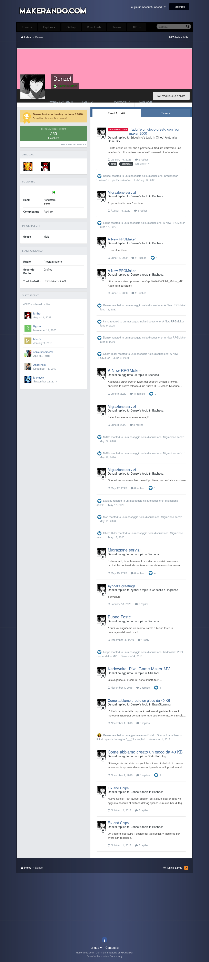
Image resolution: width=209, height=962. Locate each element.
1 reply (144, 640)
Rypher (37, 326)
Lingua (95, 948)
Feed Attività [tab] (117, 113)
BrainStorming (161, 704)
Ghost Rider (110, 354)
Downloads (94, 27)
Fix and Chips (118, 787)
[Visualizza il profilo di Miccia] (27, 340)
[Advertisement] (104, 46)
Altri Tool (153, 673)
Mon (105, 517)
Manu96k (38, 377)
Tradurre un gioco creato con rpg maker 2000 (154, 131)
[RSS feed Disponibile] (186, 868)
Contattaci (112, 948)
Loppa (106, 223)
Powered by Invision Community (104, 956)
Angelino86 (39, 365)
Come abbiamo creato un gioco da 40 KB (139, 700)
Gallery (71, 27)
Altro (135, 27)
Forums (27, 27)
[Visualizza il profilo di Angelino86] (27, 366)
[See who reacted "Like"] (152, 257)
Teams (116, 27)
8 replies (142, 210)
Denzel (107, 176)
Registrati (179, 7)
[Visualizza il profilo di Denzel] (101, 132)
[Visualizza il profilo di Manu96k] (27, 379)
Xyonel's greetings (122, 585)
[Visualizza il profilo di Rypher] (27, 328)
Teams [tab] (165, 113)
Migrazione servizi (122, 192)
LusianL (107, 500)
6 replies (143, 604)
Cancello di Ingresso (165, 590)
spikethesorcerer (43, 352)
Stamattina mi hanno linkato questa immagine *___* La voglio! (139, 737)
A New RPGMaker (174, 223)
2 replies (143, 159)
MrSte (36, 313)
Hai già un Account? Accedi (146, 7)
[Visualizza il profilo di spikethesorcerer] (27, 353)
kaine (106, 321)
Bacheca (157, 196)
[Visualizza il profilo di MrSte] (45, 166)
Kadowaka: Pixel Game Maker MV (139, 669)
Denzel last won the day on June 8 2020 (58, 114)
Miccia (37, 339)
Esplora (48, 27)
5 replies (143, 810)
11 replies (140, 258)
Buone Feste (119, 617)
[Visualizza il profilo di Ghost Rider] (27, 166)
